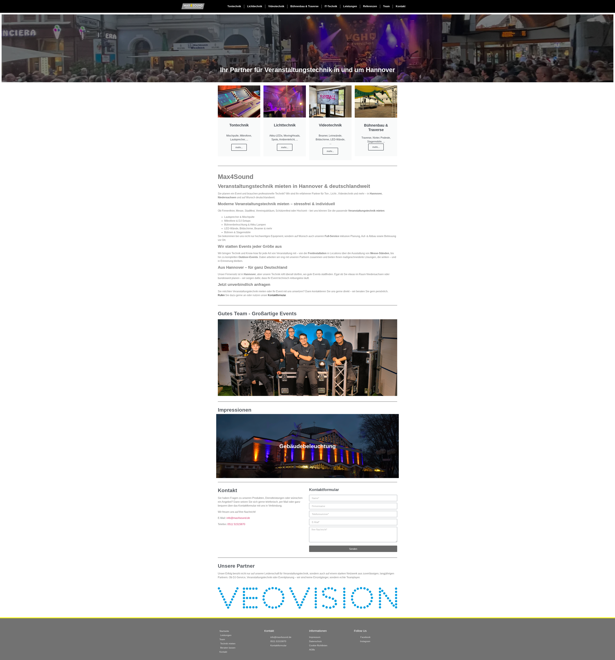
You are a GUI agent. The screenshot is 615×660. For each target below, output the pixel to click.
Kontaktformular (277, 295)
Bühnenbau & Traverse (304, 6)
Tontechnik (234, 6)
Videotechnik (276, 6)
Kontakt (400, 6)
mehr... (239, 147)
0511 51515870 (236, 524)
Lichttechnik (254, 6)
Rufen (221, 295)
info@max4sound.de (238, 518)
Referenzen (370, 6)
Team (386, 6)
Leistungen (350, 6)
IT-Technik (331, 6)
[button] (220, 598)
